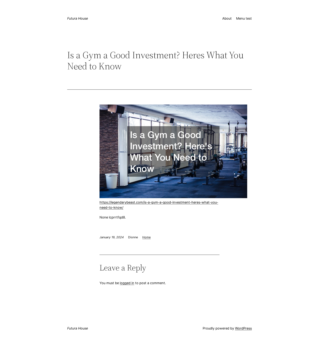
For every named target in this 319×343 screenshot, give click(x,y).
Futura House (77, 18)
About (227, 18)
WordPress (243, 328)
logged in (127, 283)
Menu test (244, 18)
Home (146, 237)
